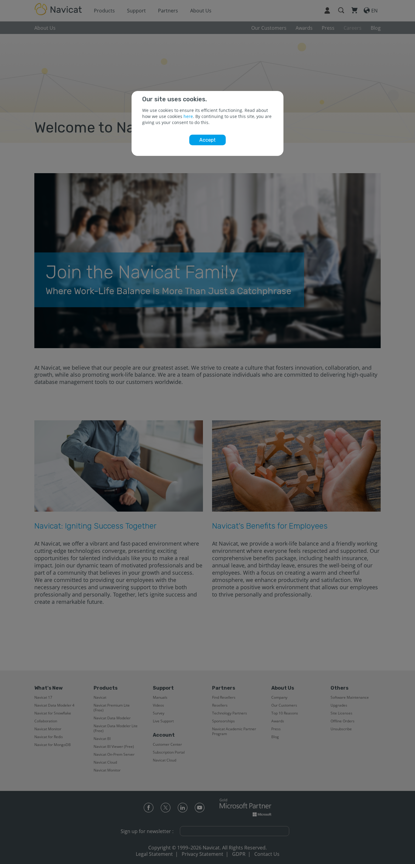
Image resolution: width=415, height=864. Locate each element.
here (188, 116)
